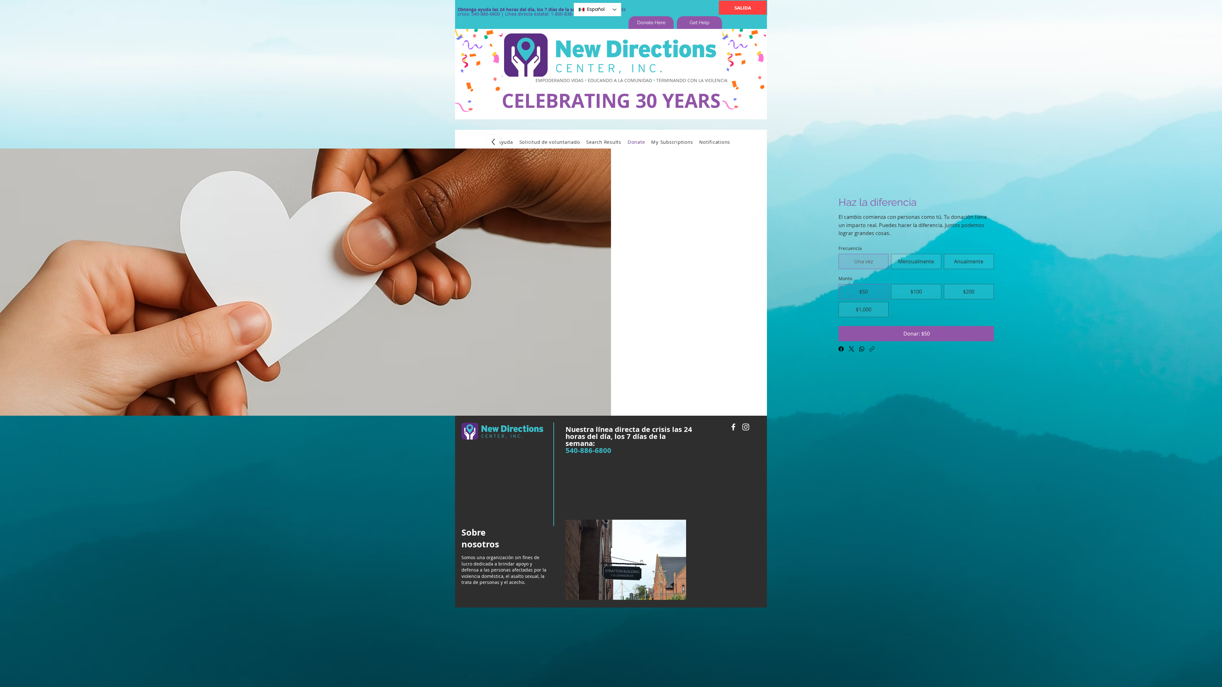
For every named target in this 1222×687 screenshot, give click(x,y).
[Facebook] (841, 348)
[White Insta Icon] (745, 427)
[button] (505, 142)
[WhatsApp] (861, 348)
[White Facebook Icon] (733, 427)
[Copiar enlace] (871, 348)
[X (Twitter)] (851, 348)
